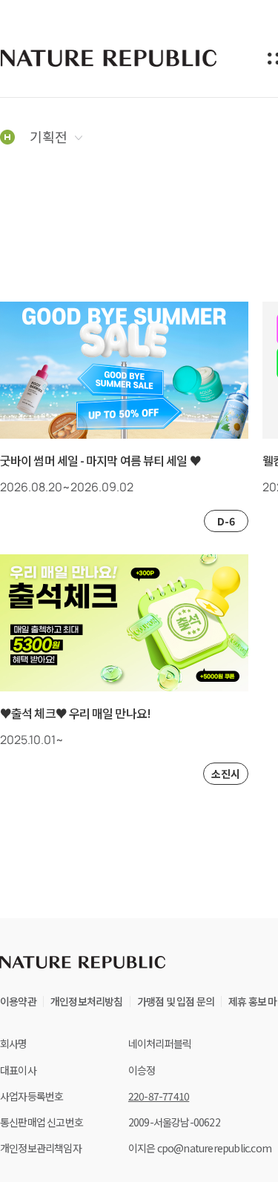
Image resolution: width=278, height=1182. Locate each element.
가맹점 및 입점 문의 (175, 1001)
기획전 (48, 136)
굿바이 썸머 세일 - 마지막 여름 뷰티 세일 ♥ (100, 461)
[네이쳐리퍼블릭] (109, 57)
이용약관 (18, 1001)
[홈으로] (7, 136)
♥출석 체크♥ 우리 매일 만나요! (75, 713)
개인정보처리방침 (86, 1001)
